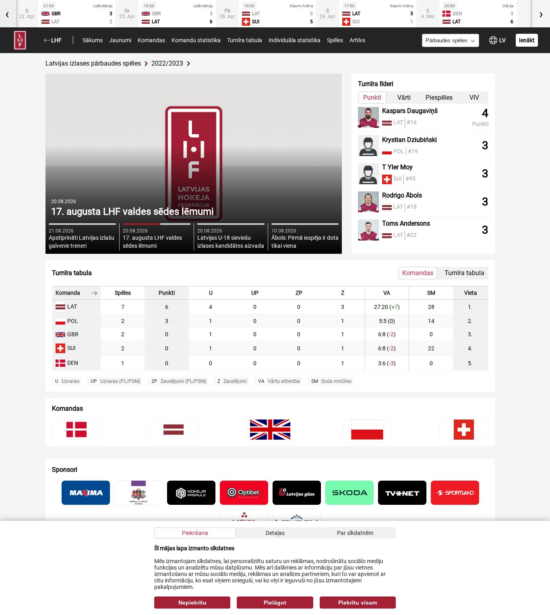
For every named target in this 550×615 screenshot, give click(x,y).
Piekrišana (195, 533)
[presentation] (541, 13)
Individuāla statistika (294, 40)
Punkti (372, 97)
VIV (474, 97)
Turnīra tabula (244, 40)
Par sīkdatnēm (355, 533)
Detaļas (275, 533)
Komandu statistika (196, 40)
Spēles (335, 40)
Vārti (404, 97)
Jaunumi (120, 40)
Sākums (93, 40)
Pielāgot (275, 602)
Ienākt (527, 40)
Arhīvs (357, 40)
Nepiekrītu (192, 602)
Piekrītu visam (357, 602)
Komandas (151, 40)
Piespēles (439, 97)
